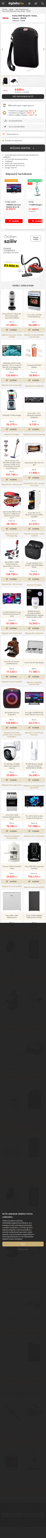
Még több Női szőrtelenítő (34, 386)
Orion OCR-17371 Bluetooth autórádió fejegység (34, 415)
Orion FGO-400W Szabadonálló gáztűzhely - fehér (11, 817)
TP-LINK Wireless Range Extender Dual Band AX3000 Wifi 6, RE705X (34, 766)
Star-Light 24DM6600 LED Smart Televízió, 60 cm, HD (34, 713)
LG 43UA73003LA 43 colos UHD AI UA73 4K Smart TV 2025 (11, 614)
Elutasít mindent (23, 1249)
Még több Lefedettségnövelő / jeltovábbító (34, 787)
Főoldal (4, 9)
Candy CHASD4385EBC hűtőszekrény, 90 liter (34, 916)
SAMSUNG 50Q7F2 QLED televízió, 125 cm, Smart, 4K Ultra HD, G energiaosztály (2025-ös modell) (11, 366)
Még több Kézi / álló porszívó (12, 485)
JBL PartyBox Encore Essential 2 (12, 713)
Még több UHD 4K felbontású (12, 385)
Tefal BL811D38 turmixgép (12, 415)
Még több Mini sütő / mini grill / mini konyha (34, 484)
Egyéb (11, 9)
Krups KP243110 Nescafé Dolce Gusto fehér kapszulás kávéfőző (12, 316)
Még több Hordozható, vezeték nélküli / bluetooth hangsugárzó (11, 735)
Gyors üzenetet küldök (17, 126)
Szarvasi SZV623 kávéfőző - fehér (11, 867)
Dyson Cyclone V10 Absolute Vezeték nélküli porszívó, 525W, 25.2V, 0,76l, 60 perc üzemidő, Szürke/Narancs (12, 464)
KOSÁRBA (15, 221)
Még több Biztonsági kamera (12, 785)
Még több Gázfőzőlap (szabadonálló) (34, 683)
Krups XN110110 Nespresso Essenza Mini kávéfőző (34, 514)
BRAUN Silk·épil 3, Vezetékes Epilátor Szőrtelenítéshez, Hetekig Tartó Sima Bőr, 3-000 (34, 614)
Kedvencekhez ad (12, 134)
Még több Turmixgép (12, 434)
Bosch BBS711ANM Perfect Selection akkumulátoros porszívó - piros (12, 565)
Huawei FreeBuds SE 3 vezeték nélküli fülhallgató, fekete (34, 565)
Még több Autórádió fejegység (34, 434)
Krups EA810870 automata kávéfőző (34, 867)
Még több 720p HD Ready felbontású (34, 734)
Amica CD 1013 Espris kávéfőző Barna (11, 662)
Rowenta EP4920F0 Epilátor (34, 366)
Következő (43, 49)
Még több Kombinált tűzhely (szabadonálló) (34, 336)
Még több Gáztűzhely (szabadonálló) (11, 837)
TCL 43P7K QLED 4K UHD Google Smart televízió (34, 817)
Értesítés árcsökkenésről (13, 140)
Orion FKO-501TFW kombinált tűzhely (34, 316)
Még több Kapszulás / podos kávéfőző (12, 336)
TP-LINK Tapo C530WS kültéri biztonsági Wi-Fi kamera (12, 766)
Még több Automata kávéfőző (34, 887)
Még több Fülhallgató (34, 585)
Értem (23, 1244)
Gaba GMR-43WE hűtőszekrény (12, 916)
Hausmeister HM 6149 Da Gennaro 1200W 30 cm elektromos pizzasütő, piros (12, 515)
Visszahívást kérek (15, 121)
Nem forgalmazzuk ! (22, 9)
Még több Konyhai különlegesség (11, 535)
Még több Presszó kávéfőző (12, 682)
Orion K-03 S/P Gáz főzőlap (34, 662)
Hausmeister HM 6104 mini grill (34, 463)
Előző (2, 49)
